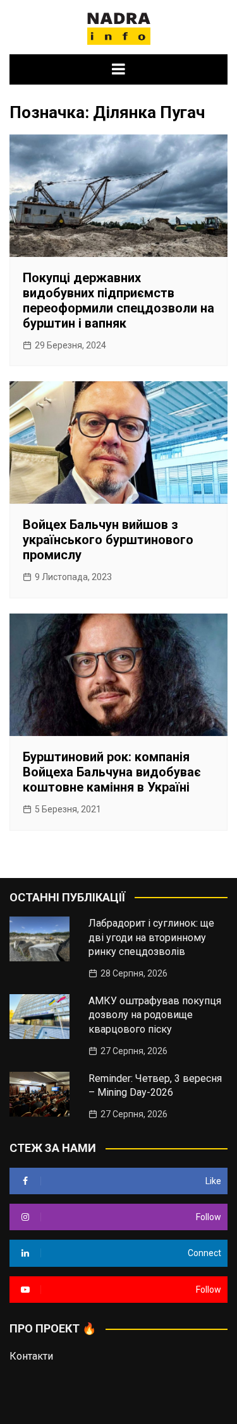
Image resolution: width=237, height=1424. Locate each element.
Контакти (31, 1356)
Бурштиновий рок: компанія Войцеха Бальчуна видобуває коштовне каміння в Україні (112, 772)
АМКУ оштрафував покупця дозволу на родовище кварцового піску (154, 1015)
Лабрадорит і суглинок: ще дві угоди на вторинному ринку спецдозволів (151, 937)
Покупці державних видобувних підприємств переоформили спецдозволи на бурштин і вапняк (118, 300)
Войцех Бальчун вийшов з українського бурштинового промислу (108, 539)
